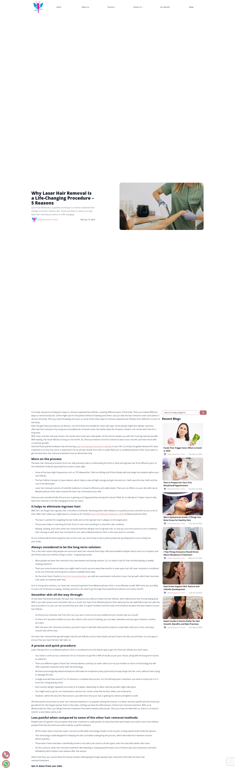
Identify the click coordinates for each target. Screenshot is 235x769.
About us (85, 7)
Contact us (137, 7)
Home (58, 7)
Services (111, 7)
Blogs (191, 7)
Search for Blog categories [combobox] (175, 412)
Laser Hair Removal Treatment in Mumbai (94, 446)
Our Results (165, 7)
